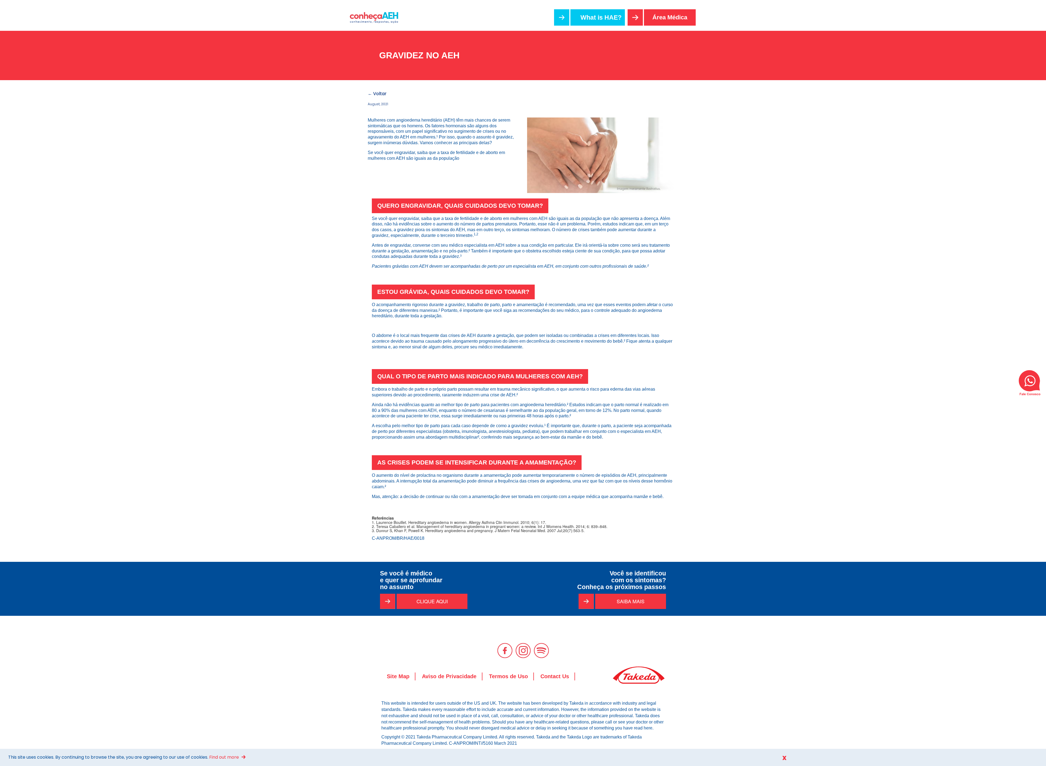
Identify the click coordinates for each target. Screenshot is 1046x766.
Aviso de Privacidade (449, 676)
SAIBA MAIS (630, 601)
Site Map (398, 676)
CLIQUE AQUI (432, 601)
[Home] (377, 17)
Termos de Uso (508, 676)
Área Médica (669, 17)
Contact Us (554, 676)
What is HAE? (601, 17)
